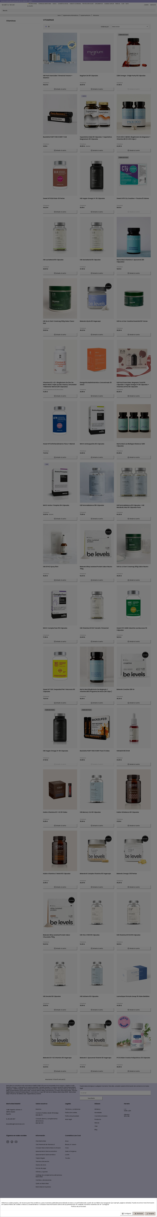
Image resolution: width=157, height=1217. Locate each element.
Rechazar (138, 1214)
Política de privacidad (78, 1206)
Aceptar (150, 1214)
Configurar (126, 1214)
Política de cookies (15, 1204)
